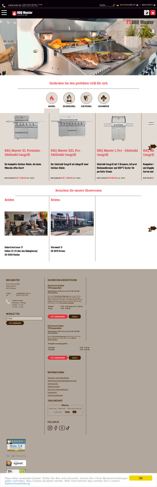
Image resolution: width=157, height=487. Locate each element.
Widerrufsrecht (54, 386)
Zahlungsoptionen (55, 395)
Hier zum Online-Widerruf (58, 389)
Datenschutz (53, 384)
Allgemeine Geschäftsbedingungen (62, 381)
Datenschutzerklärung (17, 483)
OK (141, 478)
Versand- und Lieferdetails (58, 378)
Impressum (52, 392)
